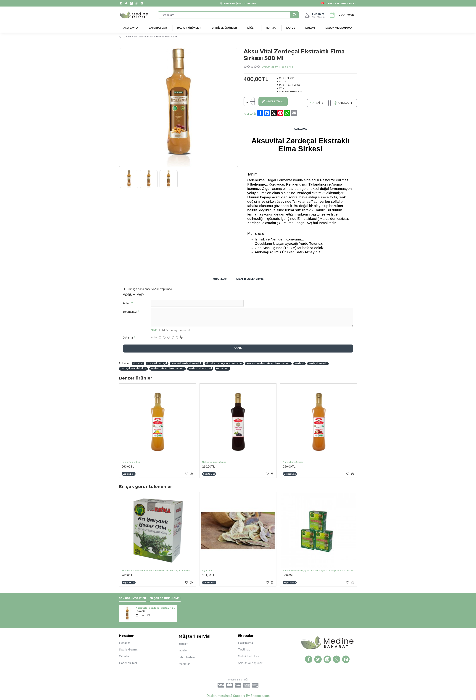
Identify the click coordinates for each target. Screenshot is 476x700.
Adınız (127, 303)
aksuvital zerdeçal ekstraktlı (186, 363)
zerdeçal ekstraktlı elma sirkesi (167, 368)
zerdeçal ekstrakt (318, 363)
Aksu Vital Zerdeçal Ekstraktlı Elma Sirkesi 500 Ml (156, 608)
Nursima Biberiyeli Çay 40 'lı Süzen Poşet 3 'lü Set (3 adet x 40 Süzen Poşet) (319, 570)
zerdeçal (299, 363)
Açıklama (300, 128)
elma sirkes (222, 368)
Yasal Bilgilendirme (249, 279)
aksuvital (138, 363)
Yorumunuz (130, 312)
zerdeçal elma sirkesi (200, 368)
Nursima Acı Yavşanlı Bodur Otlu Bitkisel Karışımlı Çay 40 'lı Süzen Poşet (158, 570)
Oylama (128, 338)
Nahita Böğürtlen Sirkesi (214, 462)
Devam (238, 348)
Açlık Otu (207, 570)
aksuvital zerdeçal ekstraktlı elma (224, 363)
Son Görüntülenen (132, 598)
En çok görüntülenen (165, 598)
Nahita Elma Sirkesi (293, 462)
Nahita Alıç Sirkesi (131, 462)
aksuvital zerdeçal (157, 363)
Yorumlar (220, 279)
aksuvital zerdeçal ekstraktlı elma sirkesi (268, 363)
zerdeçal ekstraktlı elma (133, 368)
